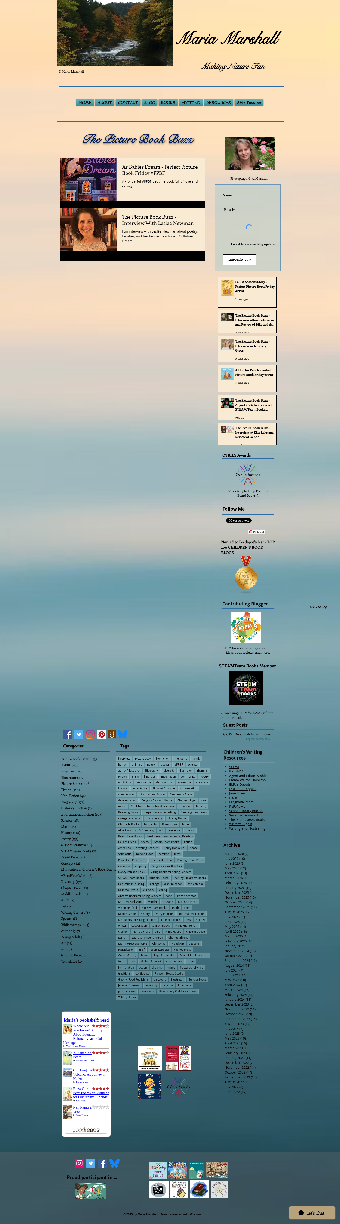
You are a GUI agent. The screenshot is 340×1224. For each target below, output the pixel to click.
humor (122, 764)
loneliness (184, 985)
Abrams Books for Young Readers (139, 896)
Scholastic (124, 854)
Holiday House (177, 818)
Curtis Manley (127, 955)
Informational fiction (152, 794)
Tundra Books (197, 979)
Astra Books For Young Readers (138, 848)
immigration (126, 967)
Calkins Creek (127, 842)
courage (167, 901)
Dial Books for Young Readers (137, 920)
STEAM (200, 920)
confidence (143, 973)
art (161, 830)
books (145, 955)
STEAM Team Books (131, 878)
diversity (169, 770)
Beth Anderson (186, 896)
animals (137, 764)
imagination (168, 776)
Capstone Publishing (131, 884)
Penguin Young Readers (166, 866)
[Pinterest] (101, 734)
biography (150, 824)
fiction (188, 842)
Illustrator (185, 770)
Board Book (169, 824)
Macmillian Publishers (194, 955)
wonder (152, 901)
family (196, 758)
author (165, 764)
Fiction (122, 776)
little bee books (171, 920)
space (194, 848)
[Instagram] (90, 734)
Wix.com (196, 1214)
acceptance (140, 788)
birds (177, 854)
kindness (149, 776)
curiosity (148, 890)
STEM (135, 776)
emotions (185, 806)
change (123, 931)
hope (185, 824)
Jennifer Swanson (129, 985)
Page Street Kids (164, 955)
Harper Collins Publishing (159, 812)
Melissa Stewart (150, 961)
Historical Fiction (161, 860)
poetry (145, 842)
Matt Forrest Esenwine (132, 943)
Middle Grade (127, 914)
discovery (160, 979)
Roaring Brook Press (190, 860)
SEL (157, 931)
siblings (154, 884)
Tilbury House (127, 997)
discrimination (173, 884)
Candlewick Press (181, 794)
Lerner (122, 937)
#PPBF (178, 764)
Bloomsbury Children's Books (178, 991)
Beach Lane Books (130, 836)
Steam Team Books (166, 842)
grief (142, 949)
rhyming (202, 770)
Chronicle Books (128, 824)
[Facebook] (67, 734)
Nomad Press (141, 931)
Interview (124, 758)
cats (132, 961)
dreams (157, 967)
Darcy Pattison (164, 914)
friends (190, 830)
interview (124, 866)
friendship (180, 758)
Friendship (177, 943)
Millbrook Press (128, 890)
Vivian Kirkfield (127, 907)
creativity (202, 782)
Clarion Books (161, 925)
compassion (126, 794)
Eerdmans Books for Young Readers (170, 836)
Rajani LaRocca (159, 949)
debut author (164, 782)
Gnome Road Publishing (133, 979)
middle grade (144, 854)
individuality (125, 949)
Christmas (158, 943)
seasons (194, 943)
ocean (143, 967)
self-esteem (195, 884)
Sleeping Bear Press (194, 812)
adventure (184, 782)
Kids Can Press (187, 901)
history (145, 914)
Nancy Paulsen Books (132, 872)
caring (163, 890)
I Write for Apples (242, 789)
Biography (151, 770)
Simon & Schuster (163, 788)
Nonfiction (162, 758)
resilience (174, 830)
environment (174, 961)
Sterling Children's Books (190, 878)
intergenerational (129, 818)
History (122, 788)
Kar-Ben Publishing (130, 901)
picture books (127, 991)
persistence (143, 782)
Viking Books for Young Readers (171, 872)
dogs (187, 907)
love (203, 800)
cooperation (139, 925)
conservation (188, 788)
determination (127, 800)
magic (171, 967)
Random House (159, 878)
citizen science (195, 931)
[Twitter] (78, 734)
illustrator (177, 979)
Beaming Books (128, 812)
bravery (201, 806)
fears (121, 961)
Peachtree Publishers (131, 860)
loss (188, 920)
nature (151, 764)
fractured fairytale (191, 967)
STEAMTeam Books (154, 907)
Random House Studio (169, 973)
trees (191, 961)
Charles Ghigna (178, 937)
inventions (147, 991)
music (122, 806)
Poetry (204, 776)
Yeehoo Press (182, 949)
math (175, 907)
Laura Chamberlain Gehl (147, 937)
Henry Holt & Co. (174, 848)
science (193, 764)
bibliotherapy (154, 818)
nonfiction (124, 782)
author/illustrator (129, 770)
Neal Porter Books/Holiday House (152, 806)
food (169, 896)
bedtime (163, 854)
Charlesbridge (186, 800)
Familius (167, 985)
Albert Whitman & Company (136, 830)
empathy (140, 866)
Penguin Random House (157, 800)
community (188, 776)
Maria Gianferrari (186, 925)
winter (122, 925)
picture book (143, 758)
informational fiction (191, 914)
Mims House (173, 931)
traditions (124, 973)
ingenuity (151, 985)
